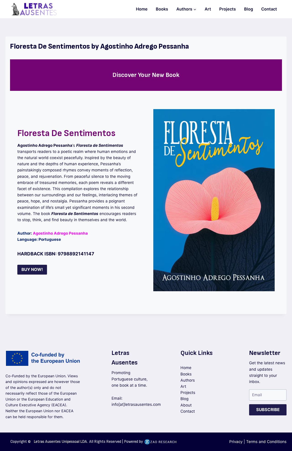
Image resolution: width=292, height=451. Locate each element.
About (186, 405)
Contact (269, 9)
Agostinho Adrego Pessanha (60, 233)
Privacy (235, 441)
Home (142, 9)
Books (162, 9)
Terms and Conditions (266, 441)
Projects (227, 9)
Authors (187, 380)
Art (208, 9)
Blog (248, 9)
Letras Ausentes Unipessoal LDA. (61, 441)
